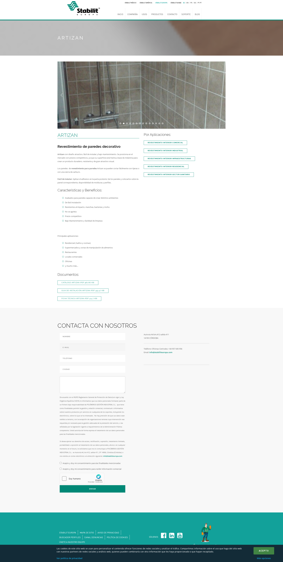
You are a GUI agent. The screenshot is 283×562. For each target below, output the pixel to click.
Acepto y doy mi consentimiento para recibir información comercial (92, 469)
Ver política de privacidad (69, 558)
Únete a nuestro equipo (72, 542)
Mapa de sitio (87, 532)
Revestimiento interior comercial (165, 143)
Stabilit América (146, 3)
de (195, 3)
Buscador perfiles (70, 537)
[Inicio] (84, 8)
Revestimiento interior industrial (165, 151)
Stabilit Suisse (176, 3)
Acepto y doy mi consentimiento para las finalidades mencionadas (92, 463)
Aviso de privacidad (108, 532)
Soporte (186, 14)
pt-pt (199, 3)
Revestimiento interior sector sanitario (169, 174)
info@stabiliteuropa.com (112, 456)
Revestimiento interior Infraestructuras (169, 159)
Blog (197, 14)
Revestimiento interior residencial (166, 167)
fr (191, 3)
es (184, 3)
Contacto (172, 14)
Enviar (92, 489)
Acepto (264, 551)
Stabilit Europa (161, 3)
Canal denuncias (93, 537)
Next (221, 95)
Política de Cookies (117, 537)
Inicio (120, 14)
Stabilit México (130, 3)
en (187, 3)
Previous (61, 95)
